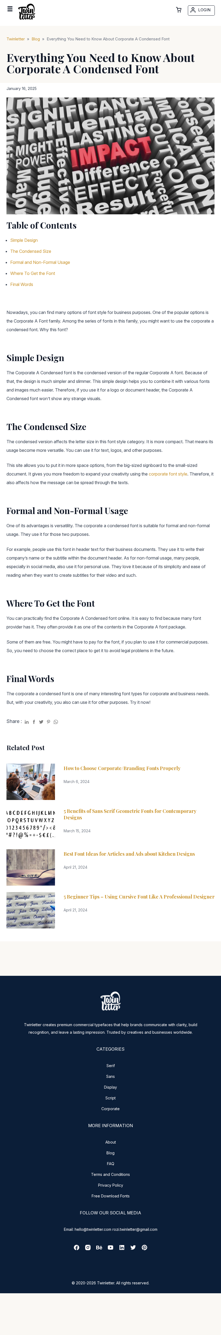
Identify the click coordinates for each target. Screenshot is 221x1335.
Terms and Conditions (110, 1174)
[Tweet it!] (41, 720)
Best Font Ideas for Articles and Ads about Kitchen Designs (129, 854)
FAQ (110, 1163)
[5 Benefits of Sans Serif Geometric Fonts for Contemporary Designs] (30, 824)
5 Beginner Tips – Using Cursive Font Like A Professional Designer (139, 896)
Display (110, 1087)
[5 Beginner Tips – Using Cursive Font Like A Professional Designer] (30, 910)
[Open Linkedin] (122, 1249)
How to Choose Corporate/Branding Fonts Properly (122, 768)
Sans (110, 1076)
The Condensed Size (30, 251)
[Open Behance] (99, 1249)
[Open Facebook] (76, 1249)
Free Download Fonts (111, 1196)
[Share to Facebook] (34, 720)
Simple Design (24, 240)
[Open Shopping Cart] (178, 9)
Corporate (110, 1108)
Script (110, 1098)
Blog (110, 1153)
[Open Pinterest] (144, 1249)
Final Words (21, 284)
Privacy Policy (110, 1185)
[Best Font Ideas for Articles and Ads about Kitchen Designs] (30, 867)
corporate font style (168, 474)
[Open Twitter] (133, 1249)
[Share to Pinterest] (48, 720)
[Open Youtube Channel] (110, 1249)
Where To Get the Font (32, 273)
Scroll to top (216, 1330)
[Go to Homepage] (26, 21)
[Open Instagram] (88, 1249)
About (110, 1142)
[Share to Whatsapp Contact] (55, 720)
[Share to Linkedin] (26, 720)
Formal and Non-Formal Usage (40, 262)
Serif (110, 1065)
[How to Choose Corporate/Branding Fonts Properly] (30, 782)
